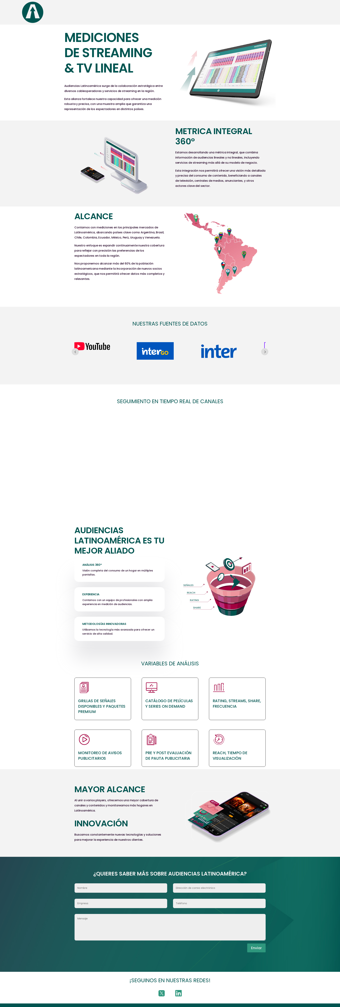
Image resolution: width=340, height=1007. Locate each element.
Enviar (256, 947)
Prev (75, 351)
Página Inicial (58, 12)
